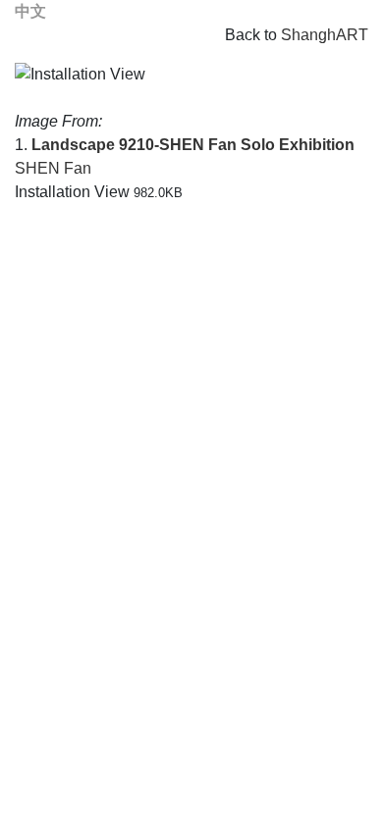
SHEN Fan (53, 168)
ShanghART (324, 34)
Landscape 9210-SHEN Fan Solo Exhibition (193, 144)
